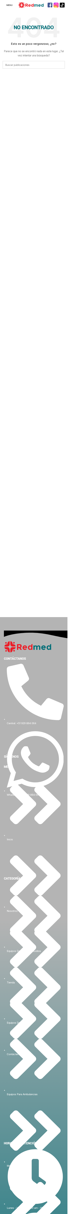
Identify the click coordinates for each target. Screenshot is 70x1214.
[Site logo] (31, 4)
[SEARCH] (61, 65)
